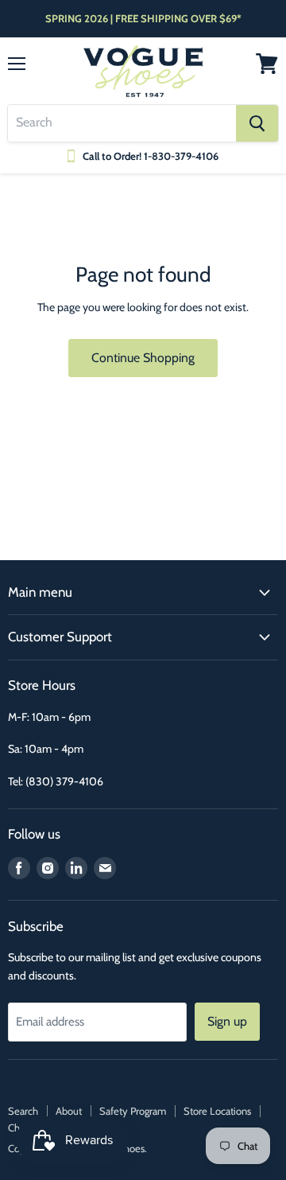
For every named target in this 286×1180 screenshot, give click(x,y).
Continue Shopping (143, 357)
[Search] (257, 123)
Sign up (227, 1021)
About (69, 1110)
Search (23, 1110)
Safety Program (132, 1110)
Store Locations (217, 1110)
